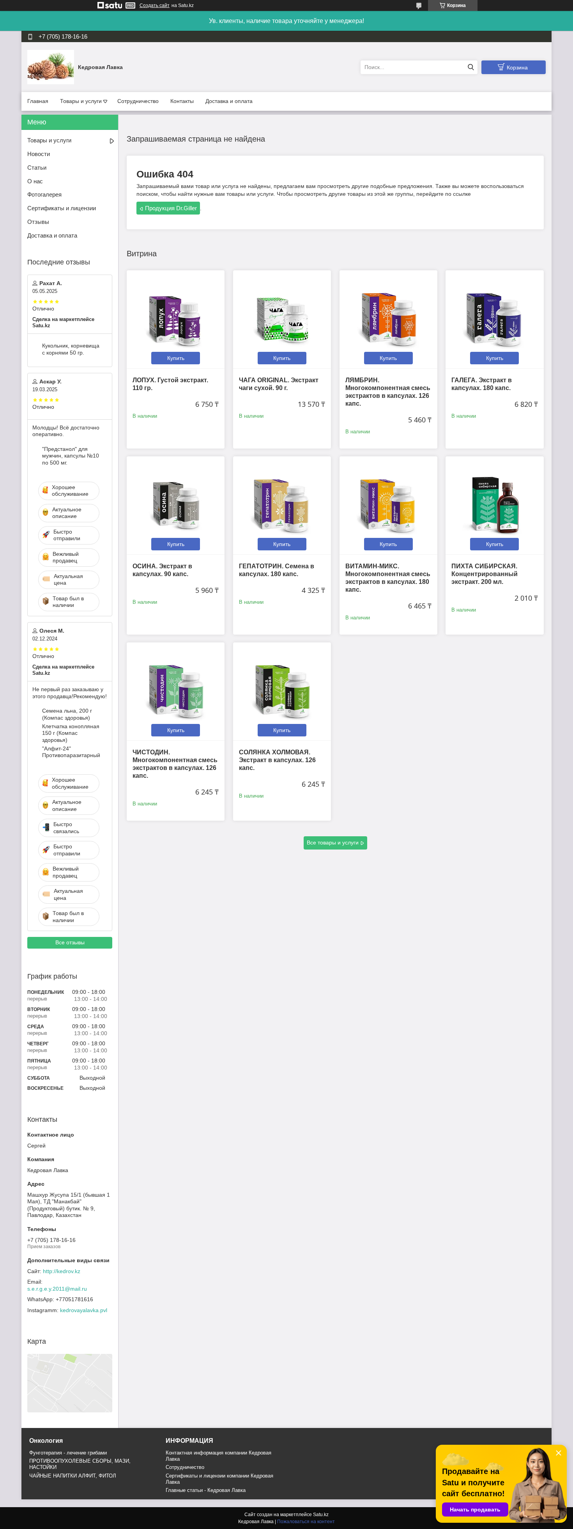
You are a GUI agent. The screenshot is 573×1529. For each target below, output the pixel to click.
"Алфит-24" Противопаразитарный (71, 752)
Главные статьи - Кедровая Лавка (206, 1490)
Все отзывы (70, 942)
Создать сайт (155, 5)
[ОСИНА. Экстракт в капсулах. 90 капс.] (176, 505)
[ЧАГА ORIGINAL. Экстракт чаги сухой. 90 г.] (282, 319)
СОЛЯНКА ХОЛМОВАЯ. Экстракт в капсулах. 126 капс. (277, 760)
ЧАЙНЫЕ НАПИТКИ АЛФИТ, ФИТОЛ (72, 1476)
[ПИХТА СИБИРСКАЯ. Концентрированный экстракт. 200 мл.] (494, 505)
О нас (35, 181)
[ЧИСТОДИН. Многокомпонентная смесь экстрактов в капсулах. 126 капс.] (176, 691)
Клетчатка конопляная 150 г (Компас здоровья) (70, 733)
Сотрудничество (138, 101)
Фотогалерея (44, 194)
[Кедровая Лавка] (50, 67)
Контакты (182, 101)
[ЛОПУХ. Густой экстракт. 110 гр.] (176, 319)
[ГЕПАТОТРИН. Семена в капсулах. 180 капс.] (282, 505)
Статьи (36, 167)
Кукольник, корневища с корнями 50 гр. (70, 349)
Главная (37, 101)
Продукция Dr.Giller (171, 208)
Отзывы (38, 221)
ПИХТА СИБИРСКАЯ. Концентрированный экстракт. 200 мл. (484, 574)
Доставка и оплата (229, 101)
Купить (175, 358)
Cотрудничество (185, 1467)
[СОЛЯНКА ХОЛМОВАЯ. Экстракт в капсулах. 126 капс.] (282, 691)
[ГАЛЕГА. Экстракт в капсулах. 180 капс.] (494, 319)
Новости (38, 154)
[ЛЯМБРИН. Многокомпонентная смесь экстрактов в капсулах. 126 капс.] (388, 319)
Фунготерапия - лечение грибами (68, 1453)
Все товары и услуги (333, 842)
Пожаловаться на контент (306, 1521)
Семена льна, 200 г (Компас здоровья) (67, 714)
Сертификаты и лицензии (61, 208)
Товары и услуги (81, 101)
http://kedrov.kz (61, 1271)
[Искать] (471, 67)
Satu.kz (321, 1514)
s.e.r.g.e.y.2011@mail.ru (57, 1289)
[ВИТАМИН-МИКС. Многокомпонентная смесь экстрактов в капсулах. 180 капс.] (388, 505)
